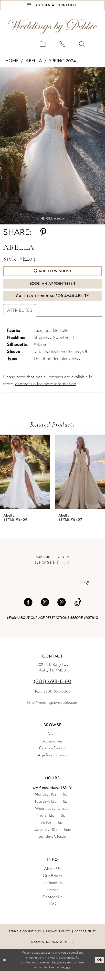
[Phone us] (62, 44)
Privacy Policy (57, 931)
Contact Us (52, 896)
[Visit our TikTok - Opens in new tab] (77, 602)
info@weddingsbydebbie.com (52, 702)
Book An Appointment (53, 283)
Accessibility (85, 931)
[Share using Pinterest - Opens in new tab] (43, 232)
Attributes (19, 310)
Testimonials (52, 882)
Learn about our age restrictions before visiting (52, 618)
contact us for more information (45, 383)
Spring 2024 (62, 60)
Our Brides (52, 875)
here (67, 967)
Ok (99, 960)
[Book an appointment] (42, 44)
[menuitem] (23, 44)
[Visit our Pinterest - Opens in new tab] (61, 602)
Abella (34, 60)
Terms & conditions (25, 931)
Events (53, 889)
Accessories (52, 741)
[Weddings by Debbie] (52, 26)
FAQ (52, 903)
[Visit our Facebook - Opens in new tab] (28, 602)
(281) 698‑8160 (53, 681)
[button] (23, 44)
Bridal (52, 734)
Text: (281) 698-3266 (52, 691)
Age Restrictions (52, 755)
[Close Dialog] (4, 960)
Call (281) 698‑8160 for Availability (52, 296)
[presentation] (25, 472)
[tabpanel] (52, 145)
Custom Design (52, 748)
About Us (52, 868)
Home (12, 60)
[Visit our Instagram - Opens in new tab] (45, 602)
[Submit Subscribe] (85, 583)
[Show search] (82, 44)
